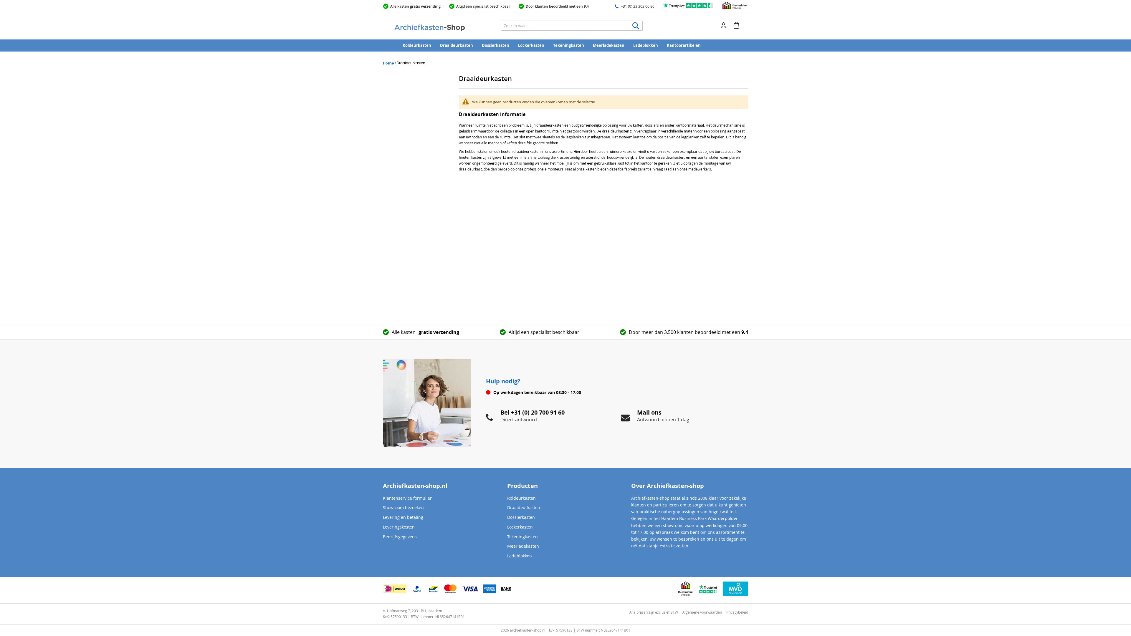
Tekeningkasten (568, 45)
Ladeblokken (645, 45)
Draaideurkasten (456, 45)
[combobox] (572, 26)
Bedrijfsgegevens (400, 536)
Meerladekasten (608, 45)
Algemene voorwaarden (702, 612)
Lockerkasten (531, 45)
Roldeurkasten (417, 45)
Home (389, 63)
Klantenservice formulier (407, 498)
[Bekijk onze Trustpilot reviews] (688, 8)
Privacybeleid (737, 612)
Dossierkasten (495, 45)
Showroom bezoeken (403, 507)
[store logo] (443, 28)
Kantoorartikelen (684, 45)
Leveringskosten (399, 527)
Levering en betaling (403, 517)
